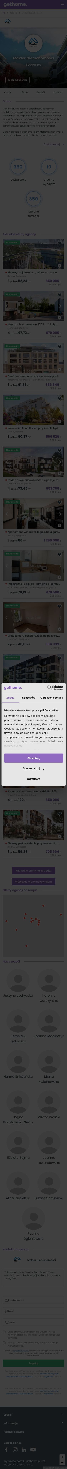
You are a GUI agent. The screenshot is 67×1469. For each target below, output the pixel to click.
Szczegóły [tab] (28, 697)
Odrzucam (33, 778)
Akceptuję (33, 757)
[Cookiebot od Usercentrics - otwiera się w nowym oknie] (48, 687)
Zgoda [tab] (10, 697)
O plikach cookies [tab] (51, 697)
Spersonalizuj (31, 768)
